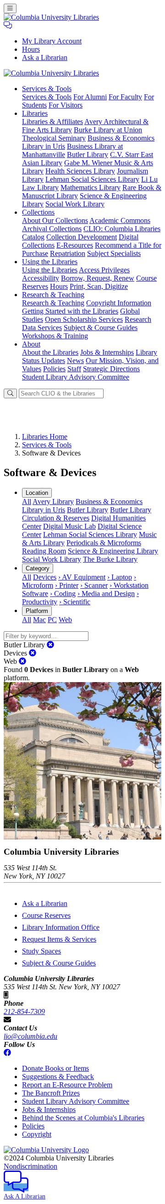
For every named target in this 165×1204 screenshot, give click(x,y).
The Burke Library (110, 559)
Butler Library (87, 154)
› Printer (66, 585)
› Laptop (119, 577)
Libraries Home (44, 436)
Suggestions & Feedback (58, 1076)
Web (65, 620)
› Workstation (129, 585)
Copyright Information (118, 303)
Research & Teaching (53, 303)
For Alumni (90, 97)
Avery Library (53, 501)
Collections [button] (38, 212)
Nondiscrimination (30, 1166)
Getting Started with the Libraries (70, 311)
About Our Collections (55, 220)
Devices (44, 577)
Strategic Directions (111, 369)
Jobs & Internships (107, 352)
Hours (31, 49)
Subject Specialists (114, 253)
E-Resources (74, 245)
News (75, 360)
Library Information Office (60, 927)
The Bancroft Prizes (51, 1093)
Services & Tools (47, 97)
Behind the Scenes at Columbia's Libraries (83, 1118)
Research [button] (53, 294)
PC (52, 620)
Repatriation (67, 253)
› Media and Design (106, 593)
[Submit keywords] (10, 393)
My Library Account (52, 41)
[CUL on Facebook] (7, 1053)
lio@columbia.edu (30, 1036)
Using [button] (49, 262)
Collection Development (81, 237)
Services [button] (47, 88)
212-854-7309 (24, 1011)
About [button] (31, 344)
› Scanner (94, 585)
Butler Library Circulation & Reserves (86, 514)
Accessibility (40, 278)
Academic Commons (119, 220)
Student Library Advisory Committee (75, 377)
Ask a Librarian (44, 57)
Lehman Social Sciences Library (92, 179)
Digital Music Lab (69, 526)
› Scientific (74, 602)
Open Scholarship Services (84, 319)
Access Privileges (104, 270)
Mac (39, 620)
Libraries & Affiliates (52, 121)
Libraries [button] (35, 113)
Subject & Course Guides (101, 327)
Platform (37, 610)
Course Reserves (46, 915)
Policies (54, 369)
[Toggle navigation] (10, 8)
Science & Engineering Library (113, 551)
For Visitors (65, 105)
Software (35, 593)
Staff (74, 369)
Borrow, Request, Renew (97, 278)
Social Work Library (74, 204)
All (26, 501)
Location (37, 492)
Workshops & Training (55, 336)
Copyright (36, 1134)
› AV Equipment (81, 577)
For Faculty (125, 97)
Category (38, 568)
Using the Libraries (49, 270)
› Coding (63, 593)
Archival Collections (52, 229)
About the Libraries (50, 352)
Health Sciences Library (80, 171)
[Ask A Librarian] (8, 25)
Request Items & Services (59, 939)
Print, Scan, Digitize (99, 286)
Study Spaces (41, 951)
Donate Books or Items (55, 1068)
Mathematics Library (90, 187)
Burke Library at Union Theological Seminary (82, 134)
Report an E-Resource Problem (67, 1085)
